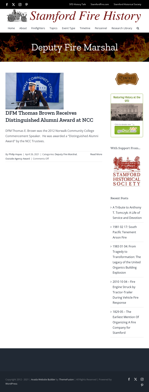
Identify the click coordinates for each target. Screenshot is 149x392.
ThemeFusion (66, 379)
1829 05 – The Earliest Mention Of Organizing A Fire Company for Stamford (126, 322)
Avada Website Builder (43, 379)
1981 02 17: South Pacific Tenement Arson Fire (125, 232)
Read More (96, 154)
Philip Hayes (15, 154)
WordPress (11, 383)
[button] (138, 28)
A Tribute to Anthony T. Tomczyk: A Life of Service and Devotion (127, 212)
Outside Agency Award (17, 158)
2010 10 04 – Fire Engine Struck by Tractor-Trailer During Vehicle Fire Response (125, 292)
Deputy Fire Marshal (66, 154)
